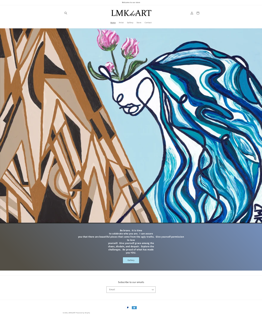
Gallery (131, 260)
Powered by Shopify (83, 313)
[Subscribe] (152, 290)
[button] (66, 13)
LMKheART (72, 313)
